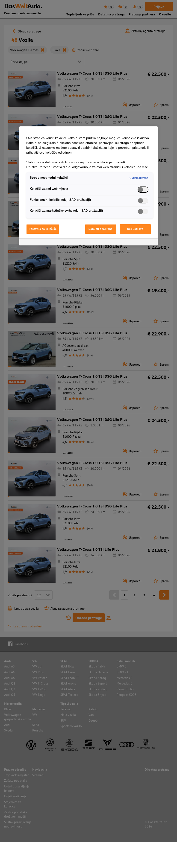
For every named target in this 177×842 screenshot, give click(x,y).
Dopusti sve (135, 228)
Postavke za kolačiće (42, 228)
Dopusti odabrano (100, 228)
